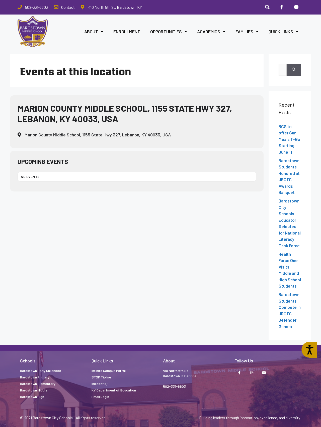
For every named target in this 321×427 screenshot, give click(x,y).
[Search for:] (283, 70)
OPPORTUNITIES (166, 31)
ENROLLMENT (126, 31)
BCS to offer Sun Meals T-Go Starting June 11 (289, 139)
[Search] (267, 7)
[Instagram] (252, 373)
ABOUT (91, 31)
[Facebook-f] (281, 7)
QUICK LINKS (281, 31)
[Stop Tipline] (296, 7)
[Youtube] (264, 373)
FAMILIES (244, 31)
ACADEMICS (208, 31)
